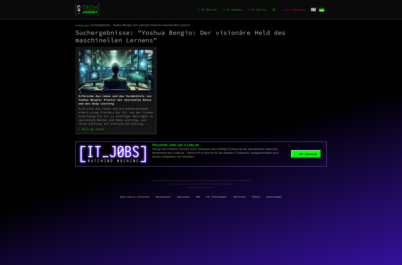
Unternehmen (274, 196)
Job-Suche (239, 196)
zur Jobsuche (295, 9)
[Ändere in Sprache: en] (313, 10)
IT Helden (234, 9)
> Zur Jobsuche (306, 154)
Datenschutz (163, 196)
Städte (256, 196)
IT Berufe (209, 9)
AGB (198, 196)
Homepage (82, 25)
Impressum (183, 196)
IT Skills (258, 9)
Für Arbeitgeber (216, 196)
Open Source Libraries (134, 196)
